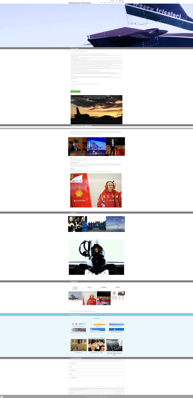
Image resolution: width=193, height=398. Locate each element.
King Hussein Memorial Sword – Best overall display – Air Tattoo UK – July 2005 (96, 221)
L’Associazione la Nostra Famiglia (116, 326)
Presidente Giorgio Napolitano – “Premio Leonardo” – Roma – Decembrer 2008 (77, 221)
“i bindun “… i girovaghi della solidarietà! (78, 326)
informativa (84, 388)
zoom (78, 150)
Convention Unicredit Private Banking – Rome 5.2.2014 (96, 144)
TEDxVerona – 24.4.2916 (115, 143)
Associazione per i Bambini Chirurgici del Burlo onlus (78, 332)
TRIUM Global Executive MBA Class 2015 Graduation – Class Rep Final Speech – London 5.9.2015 (77, 144)
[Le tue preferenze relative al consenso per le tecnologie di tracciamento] (2, 397)
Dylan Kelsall (97, 326)
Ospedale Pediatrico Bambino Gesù (116, 332)
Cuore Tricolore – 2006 (115, 221)
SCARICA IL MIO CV (75, 91)
